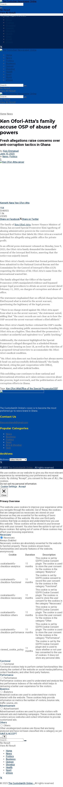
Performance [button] (6, 675)
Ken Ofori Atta (13, 388)
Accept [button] (22, 486)
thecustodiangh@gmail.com (14, 422)
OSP (55, 388)
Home (9, 17)
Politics (10, 22)
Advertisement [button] (7, 705)
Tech (8, 447)
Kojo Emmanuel (11, 151)
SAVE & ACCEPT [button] (8, 733)
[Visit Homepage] (18, 1)
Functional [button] (5, 661)
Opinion (10, 28)
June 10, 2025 (7, 153)
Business (11, 25)
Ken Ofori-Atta (22, 224)
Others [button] (3, 722)
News (9, 19)
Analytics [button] (4, 689)
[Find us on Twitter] (1, 47)
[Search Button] (25, 97)
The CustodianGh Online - (21, 467)
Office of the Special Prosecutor (36, 388)
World (9, 39)
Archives (4, 459)
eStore (9, 42)
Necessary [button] (5, 534)
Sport (8, 36)
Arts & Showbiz (14, 445)
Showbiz (10, 31)
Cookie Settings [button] (9, 486)
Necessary (9, 537)
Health (9, 33)
